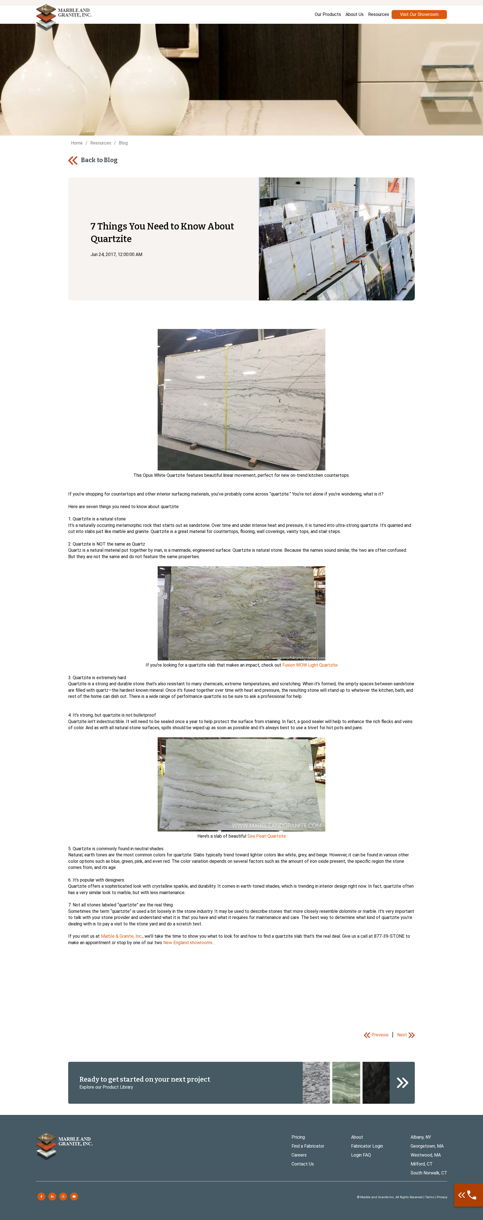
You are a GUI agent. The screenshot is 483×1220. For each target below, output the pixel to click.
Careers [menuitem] (299, 1155)
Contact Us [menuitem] (303, 1164)
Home (77, 143)
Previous (380, 1034)
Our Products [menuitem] (328, 14)
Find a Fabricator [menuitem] (308, 1146)
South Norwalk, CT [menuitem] (429, 1173)
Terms (429, 1197)
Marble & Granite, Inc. (122, 936)
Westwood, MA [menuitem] (426, 1155)
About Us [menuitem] (354, 14)
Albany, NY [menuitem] (421, 1137)
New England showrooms (188, 942)
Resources (100, 143)
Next (402, 1034)
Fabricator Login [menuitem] (367, 1146)
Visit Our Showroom (419, 14)
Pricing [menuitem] (298, 1137)
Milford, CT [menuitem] (422, 1164)
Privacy (442, 1197)
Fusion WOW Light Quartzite (310, 665)
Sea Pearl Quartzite (266, 836)
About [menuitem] (357, 1137)
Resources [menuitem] (378, 14)
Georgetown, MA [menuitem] (427, 1146)
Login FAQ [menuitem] (361, 1155)
